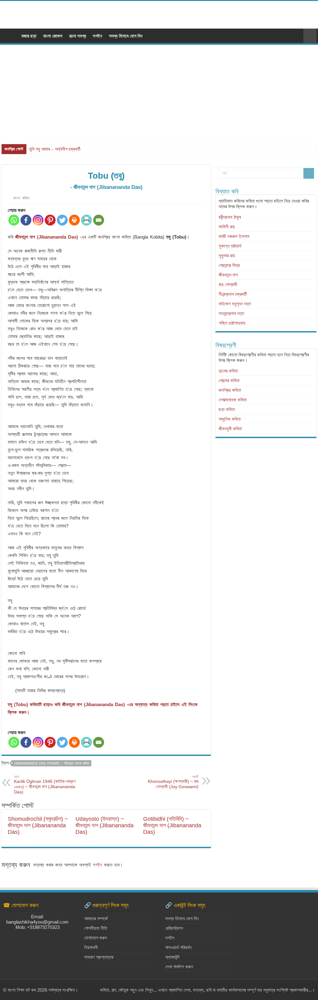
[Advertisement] (159, 91)
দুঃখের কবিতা (228, 370)
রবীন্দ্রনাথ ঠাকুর (230, 217)
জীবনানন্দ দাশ (228, 274)
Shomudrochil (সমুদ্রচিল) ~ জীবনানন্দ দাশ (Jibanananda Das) (38, 825)
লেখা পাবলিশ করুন (179, 966)
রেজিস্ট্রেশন (174, 928)
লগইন (97, 36)
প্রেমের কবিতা (229, 380)
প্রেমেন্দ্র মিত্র (229, 265)
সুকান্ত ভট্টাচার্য (230, 246)
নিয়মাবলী (91, 947)
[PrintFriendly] (86, 220)
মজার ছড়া (28, 36)
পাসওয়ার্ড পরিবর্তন (178, 947)
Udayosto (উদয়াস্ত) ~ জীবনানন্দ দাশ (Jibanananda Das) (104, 825)
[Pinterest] (50, 220)
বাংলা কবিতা (21, 198)
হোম (10, 35)
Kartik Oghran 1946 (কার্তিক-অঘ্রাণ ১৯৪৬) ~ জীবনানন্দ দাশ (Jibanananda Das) (44, 784)
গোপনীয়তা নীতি (95, 928)
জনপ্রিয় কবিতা (230, 390)
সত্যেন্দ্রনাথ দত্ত (231, 313)
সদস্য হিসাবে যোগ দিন (126, 36)
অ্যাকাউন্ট (172, 957)
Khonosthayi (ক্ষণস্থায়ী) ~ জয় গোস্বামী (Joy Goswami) (173, 782)
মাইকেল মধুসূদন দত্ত (235, 303)
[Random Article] (309, 36)
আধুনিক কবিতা (230, 419)
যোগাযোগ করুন (95, 937)
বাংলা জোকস (52, 36)
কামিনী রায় (227, 226)
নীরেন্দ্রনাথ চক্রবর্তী (233, 294)
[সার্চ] (308, 173)
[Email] (98, 220)
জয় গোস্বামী (228, 284)
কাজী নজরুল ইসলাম (234, 236)
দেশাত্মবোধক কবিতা (233, 399)
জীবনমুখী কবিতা (230, 428)
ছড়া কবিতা (227, 409)
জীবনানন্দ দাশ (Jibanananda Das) (46, 237)
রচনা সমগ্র (77, 36)
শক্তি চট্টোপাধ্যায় (232, 323)
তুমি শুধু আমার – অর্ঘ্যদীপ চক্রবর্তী (54, 149)
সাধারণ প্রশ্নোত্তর (98, 957)
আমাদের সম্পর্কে (96, 918)
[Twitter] (62, 220)
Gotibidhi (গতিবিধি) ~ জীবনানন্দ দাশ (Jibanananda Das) (172, 825)
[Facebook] (25, 220)
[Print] (74, 220)
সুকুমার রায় (227, 255)
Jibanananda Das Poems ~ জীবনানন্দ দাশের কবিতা (51, 763)
